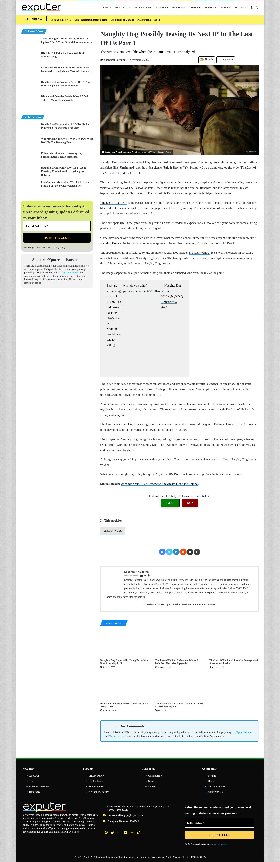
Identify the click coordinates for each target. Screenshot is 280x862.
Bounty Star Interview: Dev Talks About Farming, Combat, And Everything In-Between (63, 171)
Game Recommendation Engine (90, 20)
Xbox (157, 20)
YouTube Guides (216, 787)
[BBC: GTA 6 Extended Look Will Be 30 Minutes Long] (30, 57)
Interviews (142, 7)
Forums (210, 7)
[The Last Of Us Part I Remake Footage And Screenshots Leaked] (234, 643)
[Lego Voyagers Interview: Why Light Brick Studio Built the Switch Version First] (30, 186)
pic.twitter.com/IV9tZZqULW (142, 291)
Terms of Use (96, 787)
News (105, 7)
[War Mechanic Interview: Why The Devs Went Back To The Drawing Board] (30, 143)
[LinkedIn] (176, 552)
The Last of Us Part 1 (113, 202)
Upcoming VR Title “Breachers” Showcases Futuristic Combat (159, 483)
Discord (212, 782)
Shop (151, 782)
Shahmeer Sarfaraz (112, 59)
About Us (34, 777)
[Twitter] (169, 552)
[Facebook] (162, 552)
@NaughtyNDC (199, 252)
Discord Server (115, 737)
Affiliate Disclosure (99, 793)
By (102, 59)
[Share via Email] (190, 552)
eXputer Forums (243, 733)
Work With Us (215, 793)
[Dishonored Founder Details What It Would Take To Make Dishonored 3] (30, 101)
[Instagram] (132, 834)
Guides (161, 7)
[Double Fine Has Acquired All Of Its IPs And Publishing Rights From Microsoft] (30, 86)
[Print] (197, 552)
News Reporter (131, 575)
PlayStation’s (144, 20)
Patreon (152, 787)
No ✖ (190, 502)
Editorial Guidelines (39, 787)
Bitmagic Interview (61, 20)
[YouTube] (126, 834)
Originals (122, 7)
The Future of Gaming (122, 20)
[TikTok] (139, 834)
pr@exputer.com (134, 816)
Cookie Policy (96, 782)
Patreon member (70, 273)
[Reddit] (183, 552)
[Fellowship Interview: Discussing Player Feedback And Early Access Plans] (30, 157)
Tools (193, 7)
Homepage (34, 793)
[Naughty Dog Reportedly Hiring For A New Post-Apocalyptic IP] (125, 643)
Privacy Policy (96, 777)
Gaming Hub (155, 777)
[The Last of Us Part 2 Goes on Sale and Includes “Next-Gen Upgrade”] (180, 643)
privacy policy (59, 247)
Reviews (178, 7)
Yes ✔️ (170, 502)
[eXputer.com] (41, 7)
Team (32, 782)
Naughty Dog (108, 243)
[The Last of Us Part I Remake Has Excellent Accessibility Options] (180, 686)
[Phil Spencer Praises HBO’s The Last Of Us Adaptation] (125, 686)
